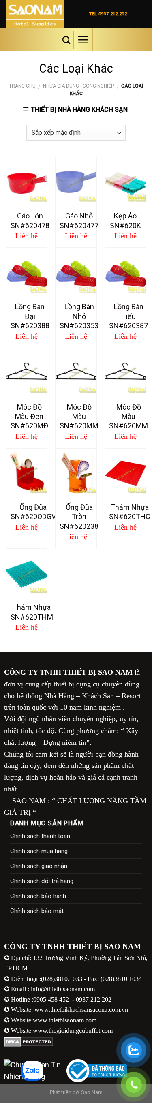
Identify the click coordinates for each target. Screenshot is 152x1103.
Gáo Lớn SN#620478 (30, 220)
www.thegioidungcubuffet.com (73, 1030)
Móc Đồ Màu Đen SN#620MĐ (29, 416)
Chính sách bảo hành (38, 896)
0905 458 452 (52, 999)
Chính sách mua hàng (39, 851)
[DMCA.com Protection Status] (28, 1041)
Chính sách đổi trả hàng (41, 881)
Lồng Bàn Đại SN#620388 (30, 316)
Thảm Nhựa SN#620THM (32, 612)
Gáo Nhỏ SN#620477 (79, 220)
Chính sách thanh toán (40, 836)
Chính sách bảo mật (37, 911)
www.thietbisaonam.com (64, 1020)
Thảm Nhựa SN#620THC (129, 512)
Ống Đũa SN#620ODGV (33, 512)
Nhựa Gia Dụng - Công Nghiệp (78, 86)
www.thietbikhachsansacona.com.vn (81, 1009)
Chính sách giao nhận (38, 866)
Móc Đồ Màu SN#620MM (79, 416)
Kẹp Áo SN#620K (125, 220)
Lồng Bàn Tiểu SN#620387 (128, 316)
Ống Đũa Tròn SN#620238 (79, 516)
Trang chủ (22, 86)
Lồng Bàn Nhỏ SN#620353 (79, 316)
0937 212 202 (93, 999)
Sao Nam (92, 1092)
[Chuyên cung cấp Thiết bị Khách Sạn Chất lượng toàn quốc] (41, 14)
